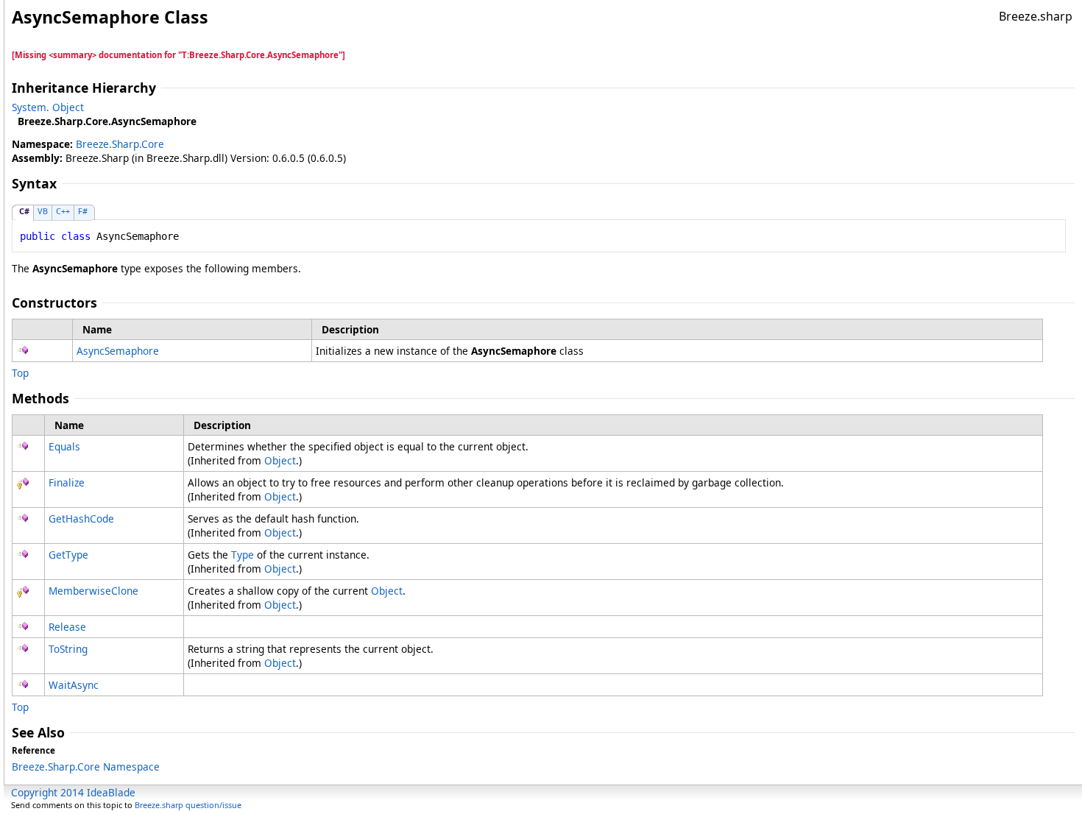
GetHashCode (81, 518)
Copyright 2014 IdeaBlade (73, 792)
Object (280, 460)
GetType (68, 555)
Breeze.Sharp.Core (120, 144)
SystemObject (48, 107)
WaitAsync (74, 685)
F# (83, 210)
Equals (64, 446)
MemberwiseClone (93, 591)
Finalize (67, 482)
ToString (68, 649)
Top (20, 373)
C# (24, 210)
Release (67, 627)
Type (242, 555)
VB (43, 210)
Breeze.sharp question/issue (188, 804)
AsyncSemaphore (118, 351)
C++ (63, 210)
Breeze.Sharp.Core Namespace (86, 767)
